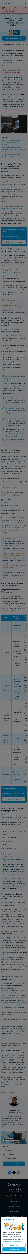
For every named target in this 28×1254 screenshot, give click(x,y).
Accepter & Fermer (14, 1249)
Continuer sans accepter (8, 1219)
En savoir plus (14, 1245)
